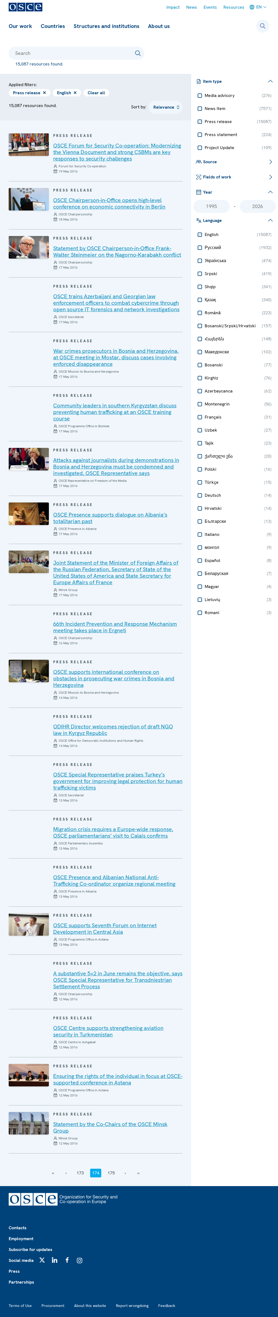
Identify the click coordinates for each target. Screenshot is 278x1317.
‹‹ (53, 1173)
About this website (90, 1305)
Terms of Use (20, 1305)
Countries (53, 26)
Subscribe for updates (30, 1249)
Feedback (166, 1305)
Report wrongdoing (132, 1305)
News (191, 7)
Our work (20, 26)
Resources (233, 7)
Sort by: (138, 107)
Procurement (53, 1305)
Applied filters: (23, 84)
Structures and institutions (106, 26)
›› (138, 1173)
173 (80, 1173)
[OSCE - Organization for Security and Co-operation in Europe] (25, 7)
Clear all (96, 93)
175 (111, 1173)
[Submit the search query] (137, 53)
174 (95, 1173)
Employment (21, 1238)
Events (210, 7)
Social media (21, 1260)
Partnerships (21, 1282)
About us (159, 26)
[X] (42, 1260)
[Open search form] (262, 26)
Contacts (18, 1228)
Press (14, 1271)
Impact (173, 7)
